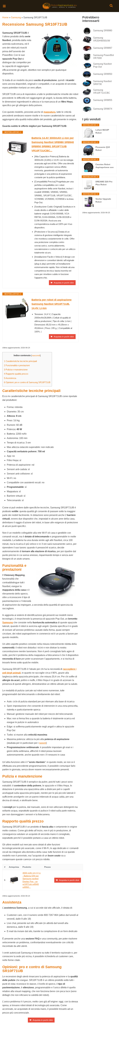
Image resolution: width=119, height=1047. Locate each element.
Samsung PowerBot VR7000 (103, 56)
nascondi (36, 355)
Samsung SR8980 (102, 30)
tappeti (42, 743)
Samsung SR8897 (102, 48)
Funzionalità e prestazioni (17, 365)
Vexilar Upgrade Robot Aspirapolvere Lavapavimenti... (103, 200)
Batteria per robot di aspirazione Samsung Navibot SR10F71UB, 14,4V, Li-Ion (51, 304)
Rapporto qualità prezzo (16, 374)
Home (5, 17)
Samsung (16, 17)
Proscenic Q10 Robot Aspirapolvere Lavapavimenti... (103, 148)
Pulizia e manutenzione (16, 369)
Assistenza (10, 378)
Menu (4, 5)
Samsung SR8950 (102, 74)
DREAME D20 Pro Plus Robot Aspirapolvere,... (103, 183)
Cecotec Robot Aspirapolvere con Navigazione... (104, 166)
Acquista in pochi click (64, 282)
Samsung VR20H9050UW (101, 39)
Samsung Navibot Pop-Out (102, 65)
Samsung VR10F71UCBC (101, 91)
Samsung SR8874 (102, 109)
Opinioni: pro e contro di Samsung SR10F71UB (27, 382)
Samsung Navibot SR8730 (102, 82)
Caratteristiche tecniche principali (20, 361)
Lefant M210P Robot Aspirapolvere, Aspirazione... (102, 131)
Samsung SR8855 (102, 100)
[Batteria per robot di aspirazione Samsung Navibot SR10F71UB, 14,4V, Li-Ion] (17, 308)
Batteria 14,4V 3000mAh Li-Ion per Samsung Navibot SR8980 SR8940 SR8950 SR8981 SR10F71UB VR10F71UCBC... (52, 144)
